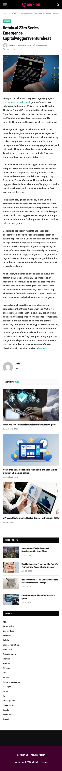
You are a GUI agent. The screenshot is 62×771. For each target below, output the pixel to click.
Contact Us (22, 755)
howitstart (43, 348)
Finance (6, 663)
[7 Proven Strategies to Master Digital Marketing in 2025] (31, 498)
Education (7, 649)
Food (5, 672)
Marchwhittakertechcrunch (16, 102)
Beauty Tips (8, 631)
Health (6, 677)
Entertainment (10, 654)
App (4, 621)
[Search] (57, 4)
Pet (4, 696)
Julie (13, 45)
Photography (9, 700)
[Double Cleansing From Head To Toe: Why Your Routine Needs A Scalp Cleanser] (11, 567)
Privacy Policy (38, 755)
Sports (6, 710)
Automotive (8, 626)
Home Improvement (12, 682)
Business (7, 635)
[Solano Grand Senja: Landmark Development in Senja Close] (11, 552)
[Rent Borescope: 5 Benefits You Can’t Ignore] (11, 599)
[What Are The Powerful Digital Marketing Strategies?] (31, 405)
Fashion (6, 658)
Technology (8, 714)
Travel (6, 719)
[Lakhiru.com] (31, 4)
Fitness (6, 668)
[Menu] (5, 4)
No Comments (41, 45)
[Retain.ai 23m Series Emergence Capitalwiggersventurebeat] (31, 73)
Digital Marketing (11, 644)
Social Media (8, 705)
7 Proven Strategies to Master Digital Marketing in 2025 (31, 517)
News (5, 691)
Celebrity (7, 640)
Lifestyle (7, 686)
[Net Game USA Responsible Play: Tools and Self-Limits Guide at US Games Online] (31, 450)
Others (7, 21)
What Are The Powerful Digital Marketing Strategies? (29, 424)
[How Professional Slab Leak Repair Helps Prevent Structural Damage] (11, 583)
